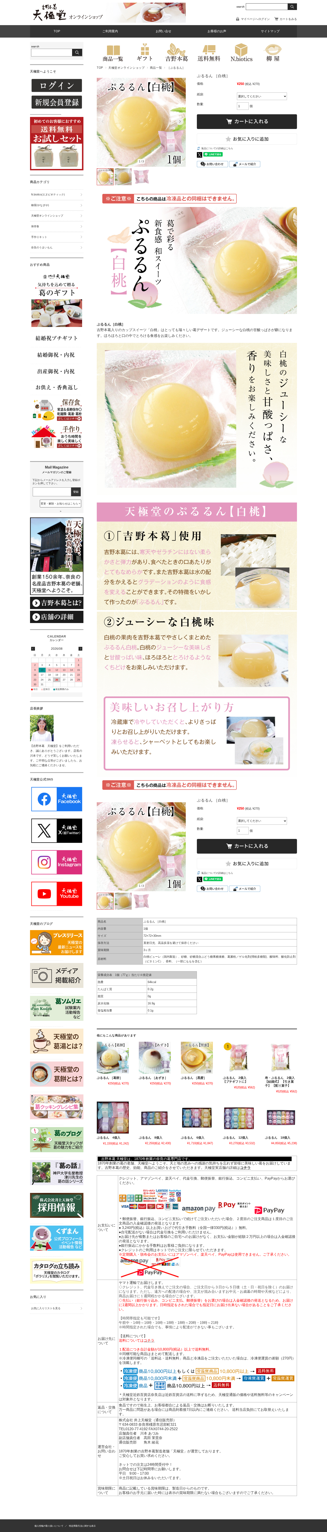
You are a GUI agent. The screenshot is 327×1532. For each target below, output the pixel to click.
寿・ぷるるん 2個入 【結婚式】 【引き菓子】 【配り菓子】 (281, 1081)
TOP (57, 31)
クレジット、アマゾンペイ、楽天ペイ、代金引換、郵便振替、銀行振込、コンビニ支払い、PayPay (198, 1178)
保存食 (35, 226)
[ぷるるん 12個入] (239, 1118)
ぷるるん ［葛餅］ (110, 1078)
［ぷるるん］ (176, 67)
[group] (141, 123)
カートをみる (288, 19)
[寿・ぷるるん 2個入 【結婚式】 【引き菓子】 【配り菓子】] (281, 1058)
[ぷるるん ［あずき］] (155, 1058)
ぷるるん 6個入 (192, 1137)
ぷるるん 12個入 (235, 1137)
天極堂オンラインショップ (126, 67)
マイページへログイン (255, 19)
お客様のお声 (217, 31)
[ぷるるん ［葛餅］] (113, 1058)
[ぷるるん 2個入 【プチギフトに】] (239, 1058)
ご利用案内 (110, 31)
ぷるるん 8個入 (150, 1137)
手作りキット (39, 237)
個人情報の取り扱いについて (48, 1526)
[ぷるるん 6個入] (197, 1118)
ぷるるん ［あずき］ (153, 1078)
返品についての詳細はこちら (217, 148)
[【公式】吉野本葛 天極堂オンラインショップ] (68, 20)
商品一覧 (156, 67)
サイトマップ (270, 31)
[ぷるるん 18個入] (281, 1118)
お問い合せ (163, 31)
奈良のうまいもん (41, 247)
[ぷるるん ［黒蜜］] (197, 1058)
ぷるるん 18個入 (277, 1137)
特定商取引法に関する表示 (82, 1526)
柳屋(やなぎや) (40, 205)
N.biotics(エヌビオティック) (48, 194)
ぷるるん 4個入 (108, 1137)
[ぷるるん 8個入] (155, 1118)
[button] (102, 121)
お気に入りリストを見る (46, 1308)
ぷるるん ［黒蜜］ (194, 1078)
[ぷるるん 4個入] (113, 1118)
